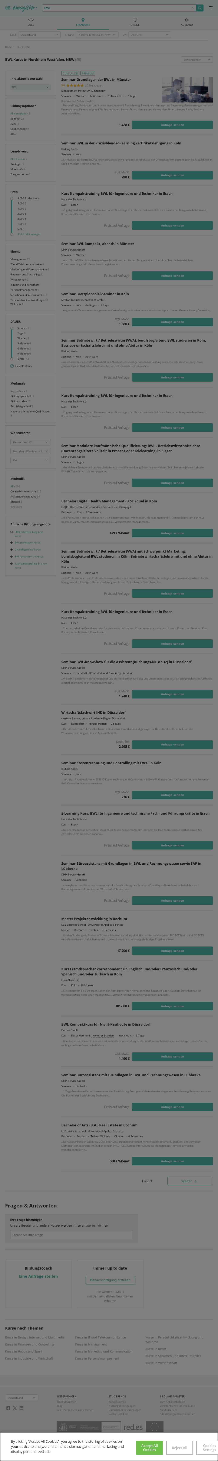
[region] (109, 1446)
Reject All (179, 1447)
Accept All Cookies (149, 1447)
